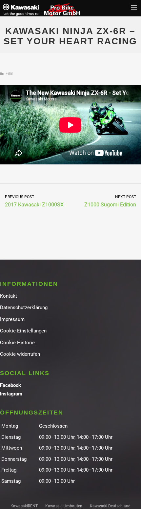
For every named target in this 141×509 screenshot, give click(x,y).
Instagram (11, 394)
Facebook (10, 385)
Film (9, 73)
